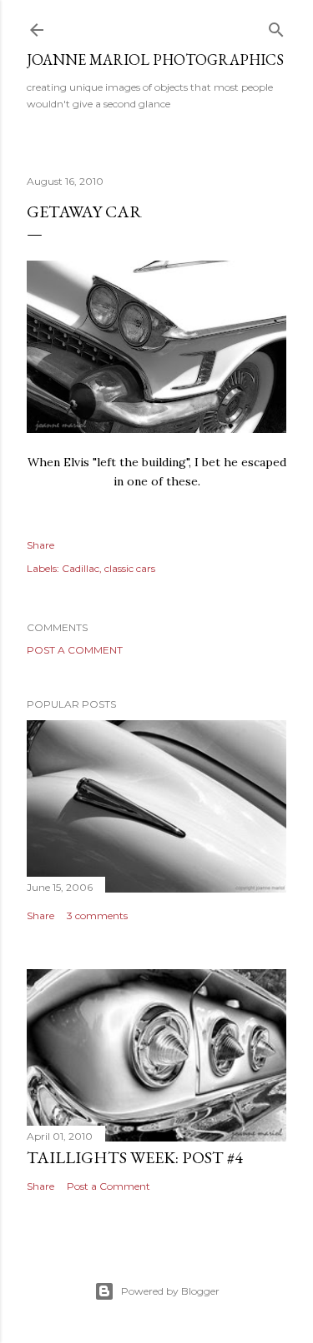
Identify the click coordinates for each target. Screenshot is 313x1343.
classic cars (129, 568)
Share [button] (40, 545)
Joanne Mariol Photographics (155, 59)
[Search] (276, 26)
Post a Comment (75, 650)
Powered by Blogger (170, 1291)
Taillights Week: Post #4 (135, 1157)
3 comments (97, 915)
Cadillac (80, 568)
